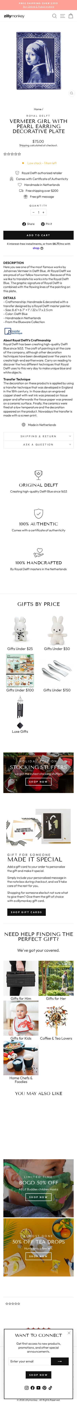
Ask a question (38, 444)
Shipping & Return (39, 436)
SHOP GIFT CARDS (26, 912)
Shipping (24, 145)
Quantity (38, 205)
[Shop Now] (38, 1247)
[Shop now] (38, 772)
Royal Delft (38, 115)
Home (37, 109)
